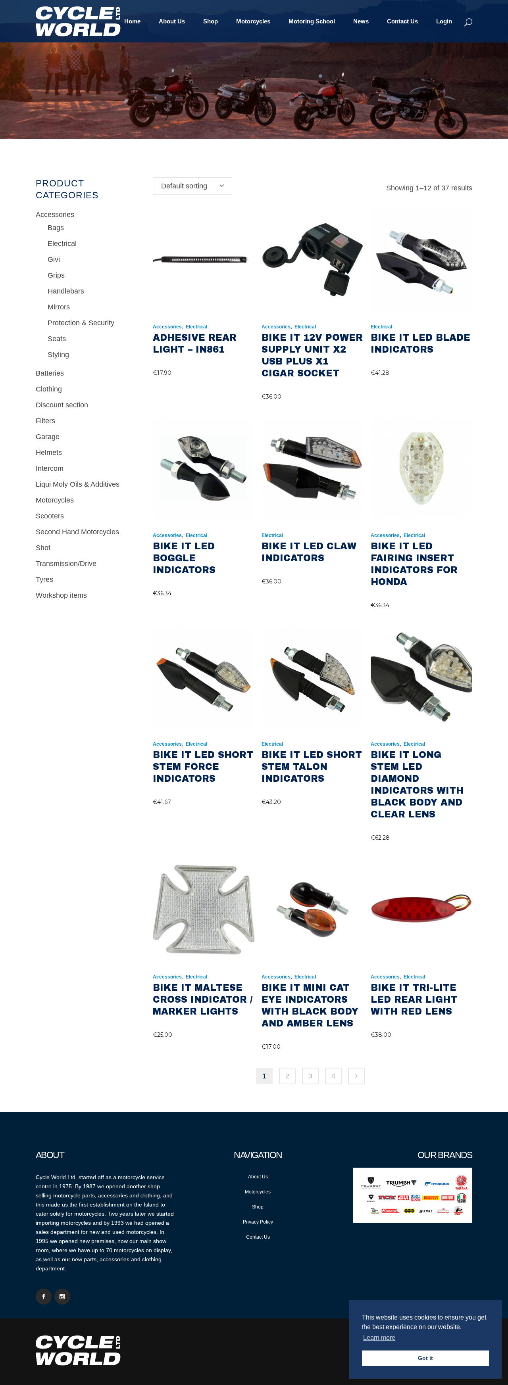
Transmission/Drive (66, 564)
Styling (58, 355)
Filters (45, 421)
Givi (54, 259)
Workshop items (61, 595)
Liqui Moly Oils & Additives (77, 484)
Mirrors (59, 307)
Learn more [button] (379, 1337)
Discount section (62, 405)
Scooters (50, 516)
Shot (43, 548)
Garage (48, 437)
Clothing (49, 389)
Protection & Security (81, 323)
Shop (258, 1207)
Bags (56, 228)
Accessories (55, 215)
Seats (57, 339)
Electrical (62, 243)
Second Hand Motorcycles (77, 532)
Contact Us (258, 1237)
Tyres (44, 579)
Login (444, 21)
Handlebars (66, 291)
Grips (56, 275)
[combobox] (192, 186)
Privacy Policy (258, 1222)
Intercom (50, 468)
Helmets (49, 453)
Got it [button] (425, 1358)
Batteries (50, 373)
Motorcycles (55, 500)
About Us (258, 1177)
